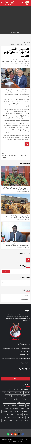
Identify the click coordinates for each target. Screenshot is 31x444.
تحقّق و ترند (15, 408)
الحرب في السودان (25, 399)
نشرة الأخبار (11, 421)
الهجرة (28, 408)
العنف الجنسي (22, 405)
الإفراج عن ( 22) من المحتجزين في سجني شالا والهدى (14, 155)
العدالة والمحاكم (7, 402)
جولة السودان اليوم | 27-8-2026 (24, 363)
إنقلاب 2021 (26, 396)
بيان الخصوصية (18, 431)
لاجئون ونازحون (21, 418)
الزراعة (10, 399)
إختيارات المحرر (15, 393)
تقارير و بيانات (8, 408)
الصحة (28, 402)
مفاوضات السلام (6, 418)
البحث (6, 271)
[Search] (2, 3)
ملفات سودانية (19, 421)
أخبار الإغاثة (26, 393)
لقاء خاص (14, 418)
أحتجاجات (10, 390)
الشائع (6, 399)
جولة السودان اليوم (25, 411)
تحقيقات (22, 408)
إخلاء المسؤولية (11, 431)
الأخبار (13, 396)
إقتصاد (4, 393)
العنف (28, 405)
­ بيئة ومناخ (16, 390)
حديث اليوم (17, 411)
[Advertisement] (15, 15)
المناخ (8, 405)
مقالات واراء (27, 421)
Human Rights (25, 390)
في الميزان (13, 414)
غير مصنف (19, 414)
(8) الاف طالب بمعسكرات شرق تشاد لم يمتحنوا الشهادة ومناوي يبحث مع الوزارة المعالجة (16, 245)
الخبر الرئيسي (16, 399)
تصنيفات (27, 296)
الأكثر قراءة (8, 396)
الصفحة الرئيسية (21, 402)
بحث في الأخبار (24, 266)
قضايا (7, 414)
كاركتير (27, 418)
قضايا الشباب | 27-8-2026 (25, 355)
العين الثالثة (14, 405)
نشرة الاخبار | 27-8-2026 (25, 352)
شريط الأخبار (4, 411)
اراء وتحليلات (19, 396)
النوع (4, 405)
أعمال (21, 393)
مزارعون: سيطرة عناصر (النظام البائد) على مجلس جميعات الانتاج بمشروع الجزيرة (17, 217)
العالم (14, 402)
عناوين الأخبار (26, 414)
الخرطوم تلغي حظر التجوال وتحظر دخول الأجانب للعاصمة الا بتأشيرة (16, 188)
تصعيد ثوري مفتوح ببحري (22, 151)
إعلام (9, 393)
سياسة (11, 411)
